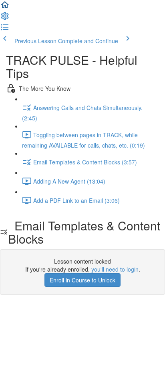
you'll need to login (115, 269)
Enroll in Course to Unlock (82, 280)
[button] (5, 7)
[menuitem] (5, 18)
